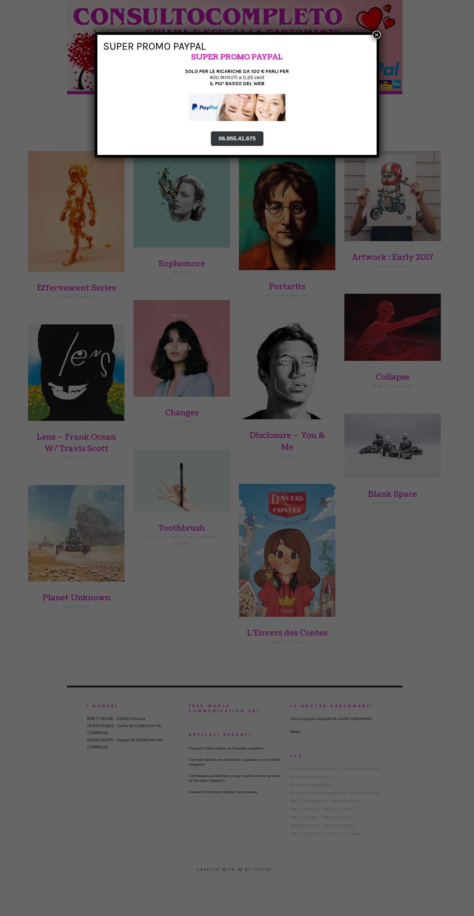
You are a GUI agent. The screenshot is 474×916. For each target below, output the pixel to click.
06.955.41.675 (237, 138)
